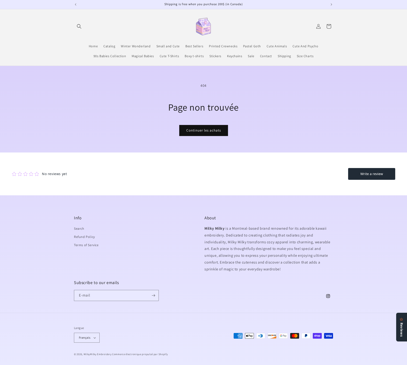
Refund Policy (84, 237)
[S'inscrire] (153, 295)
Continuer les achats (203, 130)
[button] (79, 26)
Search (79, 228)
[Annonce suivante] (331, 4)
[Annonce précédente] (75, 4)
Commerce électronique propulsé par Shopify (140, 354)
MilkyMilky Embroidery (98, 354)
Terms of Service (86, 245)
